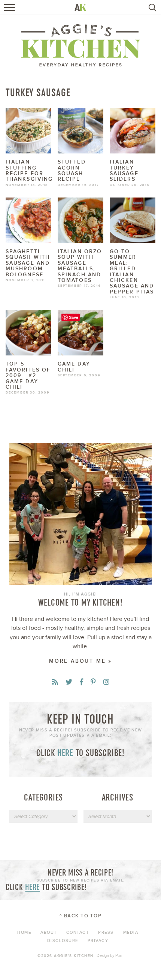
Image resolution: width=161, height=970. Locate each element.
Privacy (98, 940)
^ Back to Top (81, 916)
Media (131, 932)
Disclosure (62, 940)
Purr (118, 955)
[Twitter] (69, 682)
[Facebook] (81, 682)
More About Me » (80, 661)
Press (106, 932)
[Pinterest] (93, 682)
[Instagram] (106, 682)
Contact (77, 932)
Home (24, 932)
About (48, 932)
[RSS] (55, 682)
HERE (65, 752)
